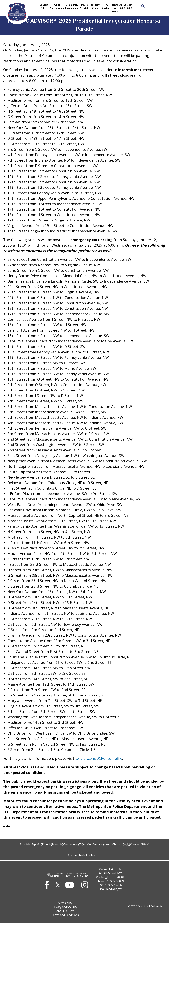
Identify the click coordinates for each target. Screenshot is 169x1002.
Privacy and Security (65, 907)
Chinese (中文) (121, 844)
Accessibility (65, 903)
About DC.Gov (65, 911)
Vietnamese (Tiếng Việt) (78, 844)
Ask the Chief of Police (81, 855)
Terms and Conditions (65, 915)
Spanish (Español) (31, 844)
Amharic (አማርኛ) (102, 844)
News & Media (115, 8)
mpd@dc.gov (114, 889)
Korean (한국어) (139, 844)
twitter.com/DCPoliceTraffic (98, 758)
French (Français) (52, 844)
